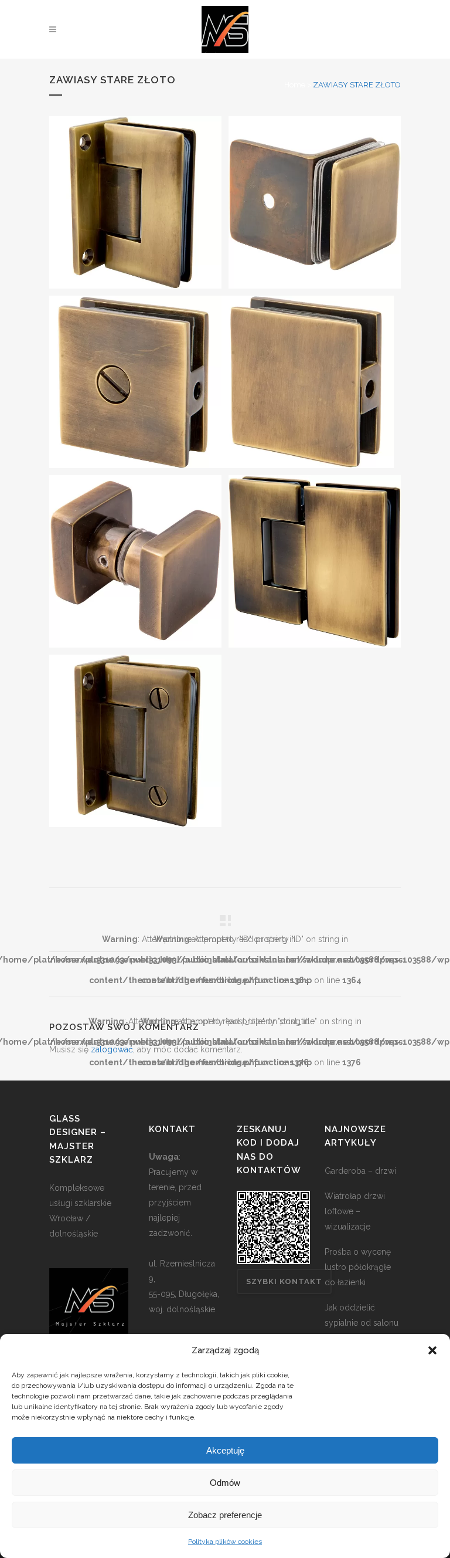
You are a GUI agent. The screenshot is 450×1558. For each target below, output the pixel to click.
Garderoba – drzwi (360, 1171)
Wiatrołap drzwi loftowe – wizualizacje (355, 1211)
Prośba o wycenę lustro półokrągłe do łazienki (358, 1267)
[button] (432, 1350)
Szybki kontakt (284, 1281)
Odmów (225, 1483)
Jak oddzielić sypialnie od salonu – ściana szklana (361, 1323)
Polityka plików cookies (225, 1541)
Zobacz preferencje (225, 1515)
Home (294, 84)
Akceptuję (225, 1450)
